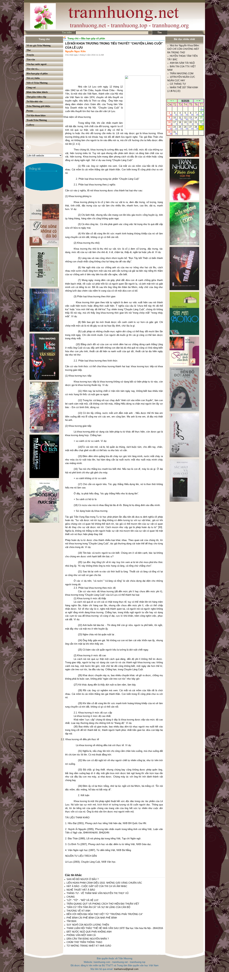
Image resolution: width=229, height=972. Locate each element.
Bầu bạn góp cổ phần (37, 73)
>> (199, 101)
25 (180, 128)
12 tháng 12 (116, 86)
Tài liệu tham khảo (36, 115)
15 (201, 118)
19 (185, 123)
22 (201, 123)
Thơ (28, 50)
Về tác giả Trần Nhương (38, 45)
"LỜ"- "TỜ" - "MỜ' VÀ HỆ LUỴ (83, 900)
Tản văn (30, 59)
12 (185, 118)
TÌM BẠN (71, 921)
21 (196, 123)
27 (191, 128)
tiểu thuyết (113, 97)
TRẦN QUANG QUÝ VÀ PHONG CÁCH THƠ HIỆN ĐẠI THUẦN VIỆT (103, 903)
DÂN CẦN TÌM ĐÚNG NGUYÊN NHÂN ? (88, 938)
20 (191, 123)
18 (180, 123)
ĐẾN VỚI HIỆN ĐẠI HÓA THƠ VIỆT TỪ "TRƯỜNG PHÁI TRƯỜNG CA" (105, 914)
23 (170, 128)
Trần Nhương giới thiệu (38, 106)
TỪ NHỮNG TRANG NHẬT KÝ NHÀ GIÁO (89, 945)
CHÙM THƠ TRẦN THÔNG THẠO (84, 942)
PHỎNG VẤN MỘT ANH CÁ (81, 935)
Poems (29, 110)
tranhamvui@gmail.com (126, 969)
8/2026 (185, 100)
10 (175, 118)
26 (185, 128)
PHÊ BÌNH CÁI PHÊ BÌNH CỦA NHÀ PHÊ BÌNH (92, 917)
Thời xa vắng (99, 100)
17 (175, 123)
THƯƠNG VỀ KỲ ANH (78, 910)
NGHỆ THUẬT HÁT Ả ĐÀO (81, 889)
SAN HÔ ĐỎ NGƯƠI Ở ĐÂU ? (83, 879)
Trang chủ (44, 39)
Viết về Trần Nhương (37, 82)
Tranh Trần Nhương (36, 120)
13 (191, 118)
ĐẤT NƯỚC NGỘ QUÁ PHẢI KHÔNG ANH (89, 931)
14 (196, 118)
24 (175, 128)
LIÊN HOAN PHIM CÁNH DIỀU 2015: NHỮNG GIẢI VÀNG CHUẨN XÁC (104, 882)
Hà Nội (92, 107)
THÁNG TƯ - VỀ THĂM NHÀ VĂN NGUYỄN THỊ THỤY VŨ (97, 893)
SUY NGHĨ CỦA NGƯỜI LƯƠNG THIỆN (88, 924)
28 (196, 128)
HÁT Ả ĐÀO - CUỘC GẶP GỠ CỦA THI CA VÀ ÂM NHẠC (97, 886)
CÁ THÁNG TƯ (178, 50)
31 (175, 133)
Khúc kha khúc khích (37, 92)
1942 (72, 90)
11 (180, 118)
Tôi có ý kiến (33, 78)
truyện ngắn (71, 100)
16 (170, 123)
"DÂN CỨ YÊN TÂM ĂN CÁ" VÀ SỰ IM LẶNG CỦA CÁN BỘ (98, 907)
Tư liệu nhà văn (34, 101)
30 (170, 133)
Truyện (30, 54)
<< (171, 101)
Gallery (30, 124)
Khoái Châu (108, 90)
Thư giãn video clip (36, 96)
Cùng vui (31, 87)
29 (201, 128)
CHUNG (71, 896)
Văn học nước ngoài (36, 64)
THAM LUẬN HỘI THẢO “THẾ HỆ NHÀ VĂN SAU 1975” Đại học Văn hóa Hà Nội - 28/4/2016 (115, 928)
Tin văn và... (32, 68)
